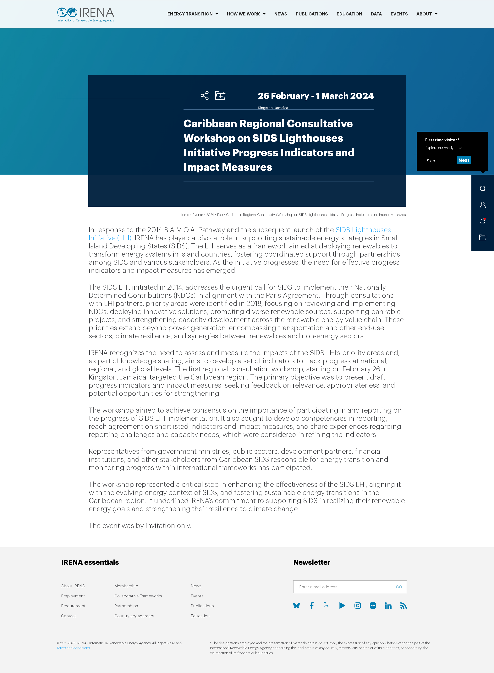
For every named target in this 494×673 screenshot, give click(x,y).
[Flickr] (373, 605)
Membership (126, 586)
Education (349, 14)
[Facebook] (312, 605)
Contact (68, 616)
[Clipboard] (220, 95)
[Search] (482, 188)
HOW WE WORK (243, 14)
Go (399, 587)
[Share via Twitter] (189, 95)
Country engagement (134, 616)
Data (376, 14)
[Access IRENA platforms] (482, 205)
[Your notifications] (482, 221)
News (280, 14)
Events (399, 14)
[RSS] (403, 605)
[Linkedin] (388, 605)
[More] (205, 95)
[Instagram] (357, 605)
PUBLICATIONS (312, 14)
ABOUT (424, 14)
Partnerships (126, 606)
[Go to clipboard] (482, 237)
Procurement (73, 606)
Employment (73, 596)
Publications (202, 606)
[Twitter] (327, 605)
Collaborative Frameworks (138, 596)
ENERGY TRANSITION (190, 14)
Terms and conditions (73, 648)
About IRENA (73, 586)
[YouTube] (342, 605)
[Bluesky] (296, 605)
